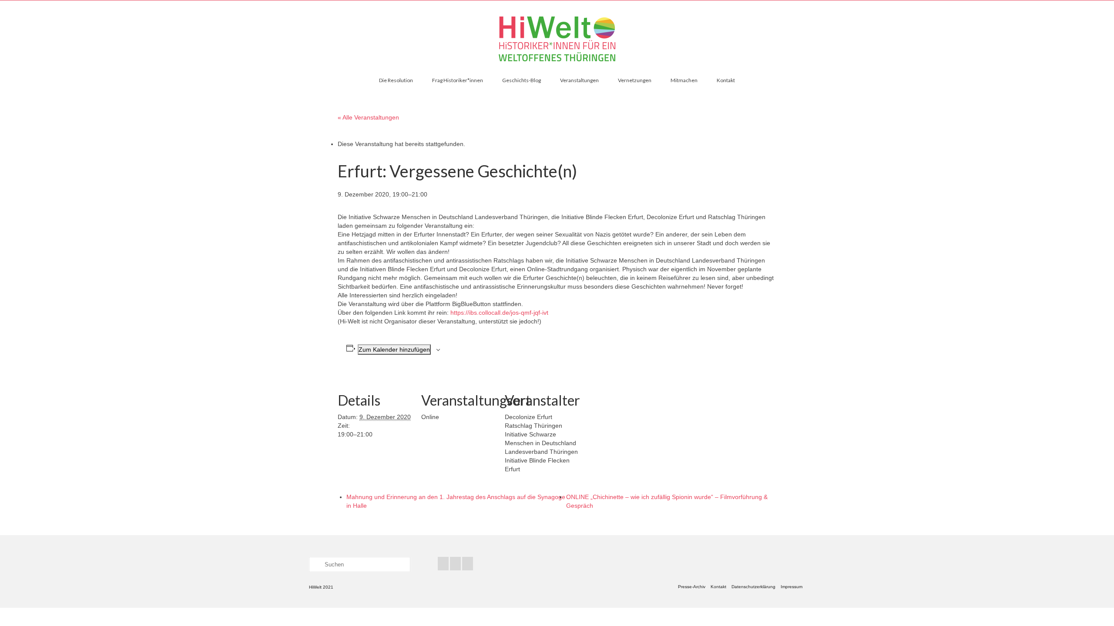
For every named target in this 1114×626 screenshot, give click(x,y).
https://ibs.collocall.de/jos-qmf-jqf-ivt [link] (499, 312)
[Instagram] (467, 563)
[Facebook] (443, 563)
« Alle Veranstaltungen (368, 117)
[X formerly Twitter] (455, 563)
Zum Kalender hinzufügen (394, 349)
